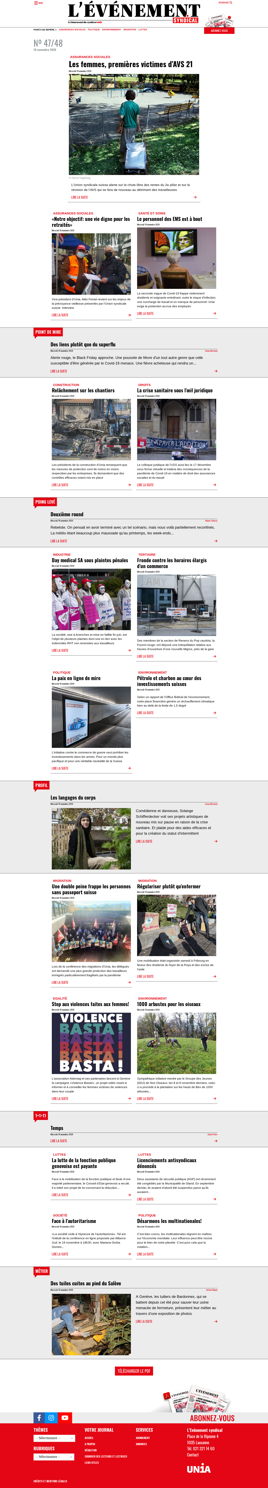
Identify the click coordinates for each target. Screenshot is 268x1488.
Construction (66, 385)
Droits (144, 385)
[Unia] (199, 1468)
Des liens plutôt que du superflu (83, 344)
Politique (94, 30)
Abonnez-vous (219, 30)
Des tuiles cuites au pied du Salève (86, 1283)
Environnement (111, 30)
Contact (193, 1454)
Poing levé (45, 502)
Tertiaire (147, 554)
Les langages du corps (73, 797)
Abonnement (143, 1438)
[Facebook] (39, 1417)
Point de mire (48, 332)
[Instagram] (51, 1417)
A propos (90, 1444)
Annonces (141, 1444)
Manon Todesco (211, 520)
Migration (130, 30)
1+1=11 (40, 1115)
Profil (41, 785)
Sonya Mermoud (211, 350)
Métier (41, 1271)
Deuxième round (67, 514)
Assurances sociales (72, 30)
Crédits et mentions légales (50, 1481)
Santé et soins (151, 213)
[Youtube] (65, 1417)
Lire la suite (79, 197)
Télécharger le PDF (134, 1371)
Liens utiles (92, 1462)
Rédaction (91, 1450)
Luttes (142, 30)
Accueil (89, 1438)
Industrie (62, 554)
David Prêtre (212, 1134)
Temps (57, 1127)
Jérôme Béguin (211, 1289)
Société (60, 1215)
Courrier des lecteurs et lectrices (106, 1456)
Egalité (60, 998)
